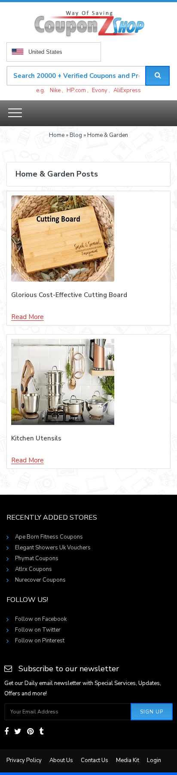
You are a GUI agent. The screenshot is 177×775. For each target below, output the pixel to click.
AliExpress (127, 90)
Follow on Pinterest (39, 641)
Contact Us (94, 760)
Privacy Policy (24, 760)
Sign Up (151, 711)
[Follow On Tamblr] (41, 731)
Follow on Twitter (38, 630)
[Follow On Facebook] (6, 731)
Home (56, 135)
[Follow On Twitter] (17, 731)
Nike (55, 90)
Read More (27, 317)
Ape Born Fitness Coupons (49, 537)
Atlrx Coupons (33, 569)
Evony (99, 90)
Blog (76, 135)
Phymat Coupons (36, 558)
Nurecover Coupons (40, 580)
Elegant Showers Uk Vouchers (53, 548)
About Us (61, 760)
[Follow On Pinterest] (30, 731)
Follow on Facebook (41, 619)
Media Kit (127, 760)
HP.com (76, 90)
